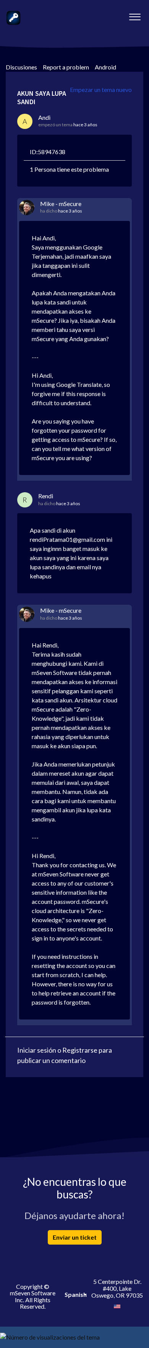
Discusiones (21, 67)
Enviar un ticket (75, 1237)
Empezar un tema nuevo (101, 89)
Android (105, 67)
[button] (134, 15)
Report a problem (66, 67)
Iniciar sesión (36, 1050)
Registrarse (79, 1050)
